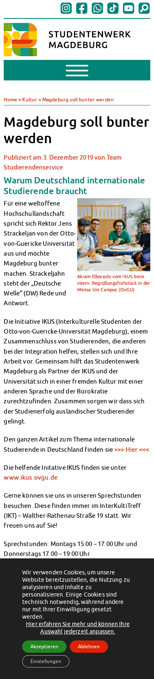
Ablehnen (89, 646)
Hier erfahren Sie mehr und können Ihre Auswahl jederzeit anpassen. (78, 628)
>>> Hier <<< (131, 449)
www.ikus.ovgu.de (31, 477)
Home (10, 99)
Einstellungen (45, 661)
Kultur (29, 99)
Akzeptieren (44, 646)
